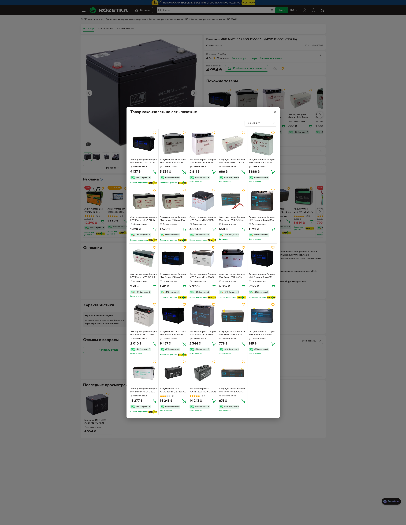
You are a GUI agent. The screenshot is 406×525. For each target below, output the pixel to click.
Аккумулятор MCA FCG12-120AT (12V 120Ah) (203, 390)
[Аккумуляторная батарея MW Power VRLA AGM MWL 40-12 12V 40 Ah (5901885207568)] (203, 201)
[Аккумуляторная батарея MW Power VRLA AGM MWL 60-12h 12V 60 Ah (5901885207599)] (173, 143)
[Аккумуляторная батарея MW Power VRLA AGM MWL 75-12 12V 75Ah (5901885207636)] (232, 258)
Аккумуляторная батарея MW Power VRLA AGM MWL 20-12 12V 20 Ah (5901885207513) (143, 333)
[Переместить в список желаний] (154, 132)
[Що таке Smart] (152, 183)
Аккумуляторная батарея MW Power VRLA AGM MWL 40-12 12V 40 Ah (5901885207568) (203, 219)
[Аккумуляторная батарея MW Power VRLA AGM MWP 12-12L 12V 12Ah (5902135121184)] (173, 258)
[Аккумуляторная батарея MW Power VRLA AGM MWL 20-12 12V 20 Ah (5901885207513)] (143, 315)
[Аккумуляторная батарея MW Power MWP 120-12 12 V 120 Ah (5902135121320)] (143, 143)
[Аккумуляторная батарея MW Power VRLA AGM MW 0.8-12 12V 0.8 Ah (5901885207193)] (232, 201)
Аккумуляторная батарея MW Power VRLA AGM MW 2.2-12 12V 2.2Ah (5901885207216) (232, 391)
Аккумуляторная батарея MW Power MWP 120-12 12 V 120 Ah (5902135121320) (143, 162)
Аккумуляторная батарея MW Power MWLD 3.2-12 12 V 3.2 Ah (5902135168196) (232, 162)
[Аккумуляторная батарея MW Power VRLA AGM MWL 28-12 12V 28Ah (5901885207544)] (203, 143)
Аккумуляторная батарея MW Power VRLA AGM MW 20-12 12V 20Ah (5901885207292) (203, 333)
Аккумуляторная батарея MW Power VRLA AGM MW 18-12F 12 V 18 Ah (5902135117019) (262, 219)
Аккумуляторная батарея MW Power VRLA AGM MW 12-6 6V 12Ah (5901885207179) (262, 333)
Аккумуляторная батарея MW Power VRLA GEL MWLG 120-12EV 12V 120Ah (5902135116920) (143, 391)
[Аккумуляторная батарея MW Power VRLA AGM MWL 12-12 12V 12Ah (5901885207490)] (143, 201)
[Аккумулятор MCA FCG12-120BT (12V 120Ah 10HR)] (173, 372)
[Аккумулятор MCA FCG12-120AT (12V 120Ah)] (203, 372)
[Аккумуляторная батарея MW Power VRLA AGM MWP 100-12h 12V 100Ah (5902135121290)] (173, 315)
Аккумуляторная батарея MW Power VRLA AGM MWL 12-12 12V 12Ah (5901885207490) (143, 219)
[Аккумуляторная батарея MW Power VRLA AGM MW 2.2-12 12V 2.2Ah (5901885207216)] (232, 372)
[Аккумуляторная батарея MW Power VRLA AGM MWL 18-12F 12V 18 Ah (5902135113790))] (262, 143)
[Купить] (154, 171)
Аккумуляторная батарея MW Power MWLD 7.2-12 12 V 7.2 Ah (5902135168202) (143, 276)
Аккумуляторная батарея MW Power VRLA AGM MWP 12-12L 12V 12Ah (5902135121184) (173, 276)
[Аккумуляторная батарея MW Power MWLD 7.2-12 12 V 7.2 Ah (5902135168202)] (143, 258)
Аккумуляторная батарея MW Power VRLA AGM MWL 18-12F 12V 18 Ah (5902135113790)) (262, 162)
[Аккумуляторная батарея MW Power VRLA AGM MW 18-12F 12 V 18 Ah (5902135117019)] (262, 201)
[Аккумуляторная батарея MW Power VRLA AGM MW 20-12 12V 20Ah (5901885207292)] (203, 315)
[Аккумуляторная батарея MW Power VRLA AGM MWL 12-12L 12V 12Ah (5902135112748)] (173, 201)
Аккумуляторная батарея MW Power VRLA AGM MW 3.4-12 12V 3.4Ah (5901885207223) (232, 333)
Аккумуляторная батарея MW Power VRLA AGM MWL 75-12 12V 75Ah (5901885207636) (232, 276)
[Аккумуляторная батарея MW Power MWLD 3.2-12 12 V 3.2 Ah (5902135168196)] (232, 143)
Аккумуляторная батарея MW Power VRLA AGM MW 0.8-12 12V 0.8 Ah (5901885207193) (232, 219)
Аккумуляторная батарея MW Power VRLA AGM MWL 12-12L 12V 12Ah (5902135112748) (173, 219)
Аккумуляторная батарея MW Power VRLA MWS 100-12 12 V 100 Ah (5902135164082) (203, 276)
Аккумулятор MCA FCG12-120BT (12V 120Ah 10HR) (172, 391)
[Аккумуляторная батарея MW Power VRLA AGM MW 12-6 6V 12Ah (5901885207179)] (262, 315)
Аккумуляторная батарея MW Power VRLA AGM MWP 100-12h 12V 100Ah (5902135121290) (173, 333)
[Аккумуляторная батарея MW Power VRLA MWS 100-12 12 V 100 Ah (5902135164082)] (203, 258)
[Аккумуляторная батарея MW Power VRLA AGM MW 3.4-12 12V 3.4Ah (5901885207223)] (232, 315)
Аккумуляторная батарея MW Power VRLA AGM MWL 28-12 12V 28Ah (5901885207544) (203, 162)
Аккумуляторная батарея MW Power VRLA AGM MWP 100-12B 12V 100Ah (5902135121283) (262, 276)
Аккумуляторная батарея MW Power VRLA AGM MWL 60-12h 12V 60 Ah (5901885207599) (173, 162)
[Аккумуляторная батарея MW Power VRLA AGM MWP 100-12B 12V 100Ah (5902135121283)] (262, 258)
